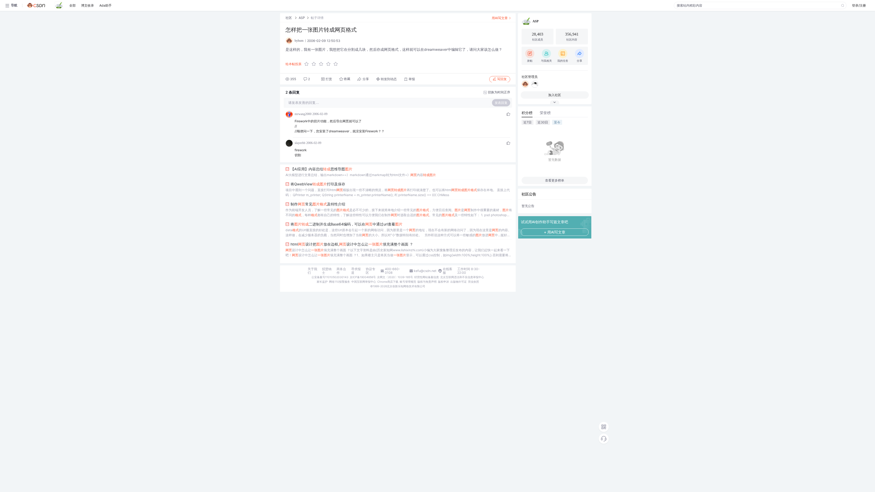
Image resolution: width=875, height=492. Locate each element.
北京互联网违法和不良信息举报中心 (462, 277)
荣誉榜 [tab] (545, 112)
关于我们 (312, 270)
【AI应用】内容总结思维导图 (321, 169)
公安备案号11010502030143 (329, 277)
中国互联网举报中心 (363, 281)
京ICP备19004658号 (363, 277)
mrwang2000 (303, 114)
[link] (289, 18)
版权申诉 (443, 281)
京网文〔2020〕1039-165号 (395, 277)
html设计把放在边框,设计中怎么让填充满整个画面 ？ (352, 244)
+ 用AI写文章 (554, 232)
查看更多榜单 (554, 180)
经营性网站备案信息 (426, 277)
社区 (289, 18)
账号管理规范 (408, 281)
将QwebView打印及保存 (318, 184)
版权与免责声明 (427, 281)
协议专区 (370, 270)
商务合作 (341, 270)
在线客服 (447, 270)
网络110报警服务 (339, 281)
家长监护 (322, 281)
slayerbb (300, 143)
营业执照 (473, 281)
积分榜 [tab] (527, 112)
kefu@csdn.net (425, 271)
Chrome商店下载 (387, 281)
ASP (302, 18)
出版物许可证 (458, 281)
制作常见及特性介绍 (318, 204)
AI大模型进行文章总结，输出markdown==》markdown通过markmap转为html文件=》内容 (361, 175)
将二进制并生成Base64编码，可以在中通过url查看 (346, 224)
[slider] (322, 64)
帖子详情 (317, 18)
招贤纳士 (327, 270)
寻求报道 (356, 270)
